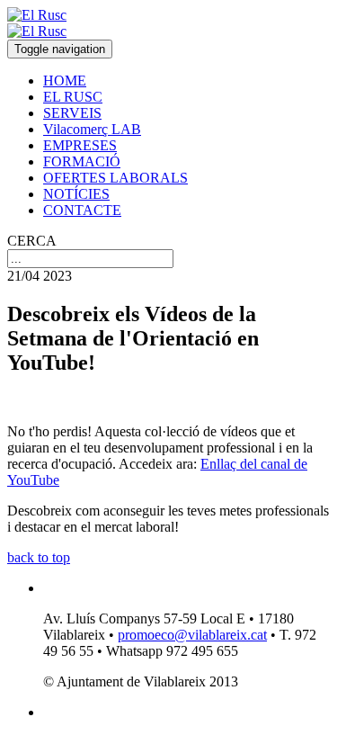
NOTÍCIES (76, 194)
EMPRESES (80, 145)
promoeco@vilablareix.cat (192, 634)
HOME (64, 80)
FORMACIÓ (81, 161)
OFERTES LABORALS (115, 177)
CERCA (32, 240)
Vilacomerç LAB (92, 129)
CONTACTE (82, 210)
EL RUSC (72, 96)
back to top (38, 557)
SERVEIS (72, 113)
